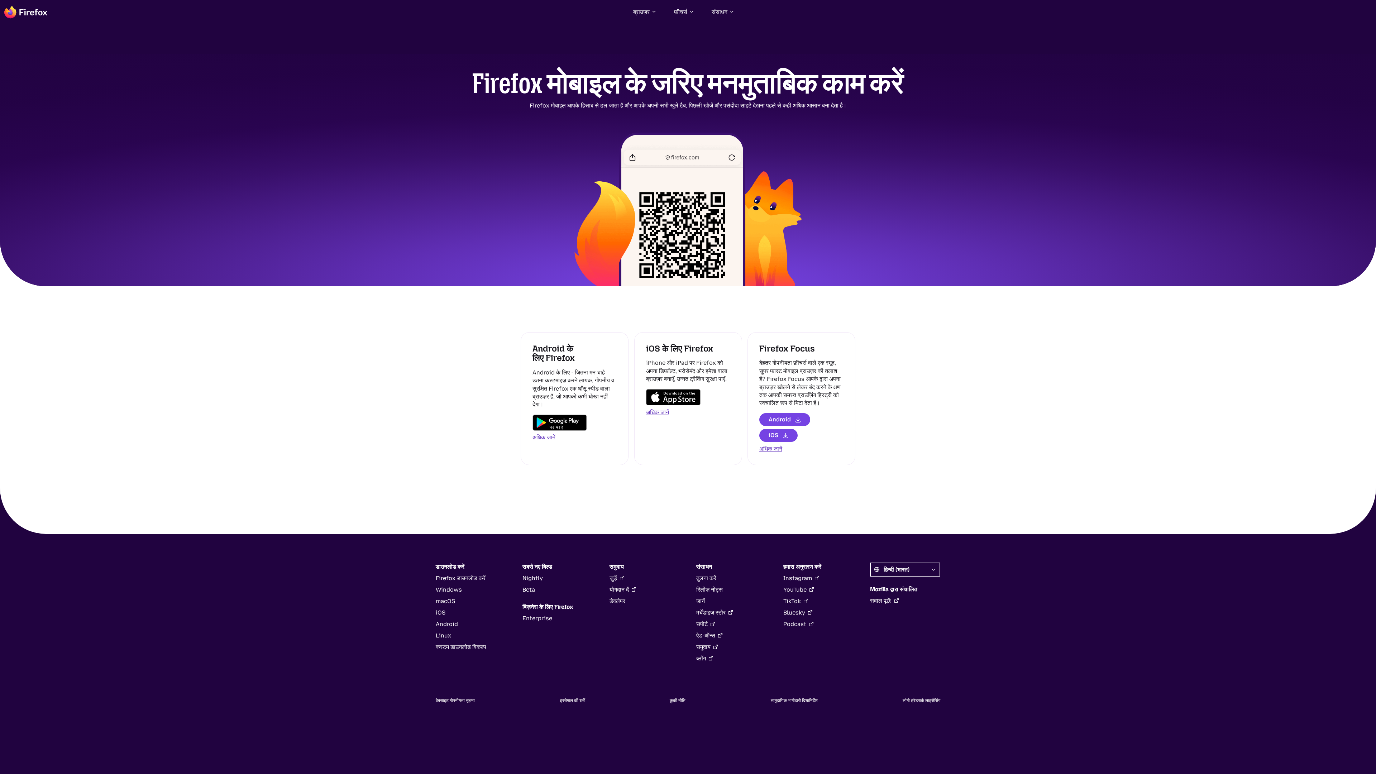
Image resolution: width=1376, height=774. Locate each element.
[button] (645, 12)
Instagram (797, 578)
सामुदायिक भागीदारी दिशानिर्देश (794, 700)
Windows (449, 589)
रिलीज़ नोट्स (709, 589)
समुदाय (703, 647)
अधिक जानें (543, 437)
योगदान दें (619, 589)
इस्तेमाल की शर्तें (572, 700)
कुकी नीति (677, 700)
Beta (528, 589)
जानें (700, 601)
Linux (443, 635)
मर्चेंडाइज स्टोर (711, 612)
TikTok (792, 601)
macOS (445, 601)
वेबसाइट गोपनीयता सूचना (455, 700)
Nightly (532, 578)
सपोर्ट (702, 624)
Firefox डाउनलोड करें (461, 578)
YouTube (795, 589)
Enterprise (537, 618)
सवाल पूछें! (881, 600)
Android (780, 419)
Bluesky (794, 612)
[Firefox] (25, 12)
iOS (773, 435)
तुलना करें (706, 578)
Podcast (794, 624)
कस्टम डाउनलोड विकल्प (461, 647)
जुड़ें (613, 578)
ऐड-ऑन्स (705, 635)
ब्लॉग (701, 658)
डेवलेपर (617, 601)
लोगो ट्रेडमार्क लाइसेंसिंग (921, 700)
